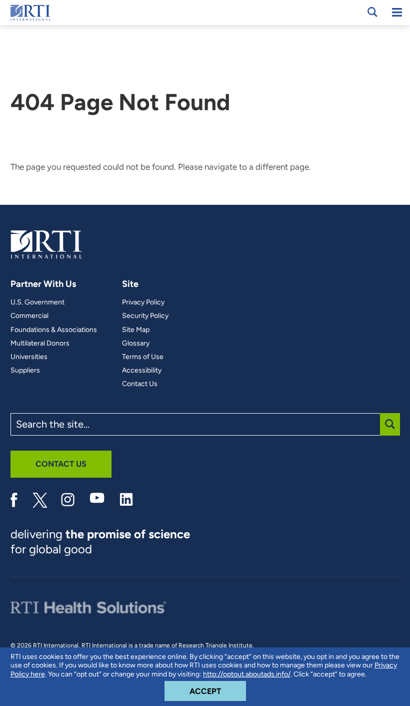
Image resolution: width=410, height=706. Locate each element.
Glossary (136, 343)
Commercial (29, 315)
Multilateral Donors (40, 343)
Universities (29, 357)
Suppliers (25, 370)
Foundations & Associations (53, 329)
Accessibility (142, 370)
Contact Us (140, 384)
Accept (218, 691)
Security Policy (145, 315)
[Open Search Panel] (372, 12)
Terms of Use (143, 357)
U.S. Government (37, 302)
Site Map (136, 329)
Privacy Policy (143, 302)
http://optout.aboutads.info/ (246, 674)
